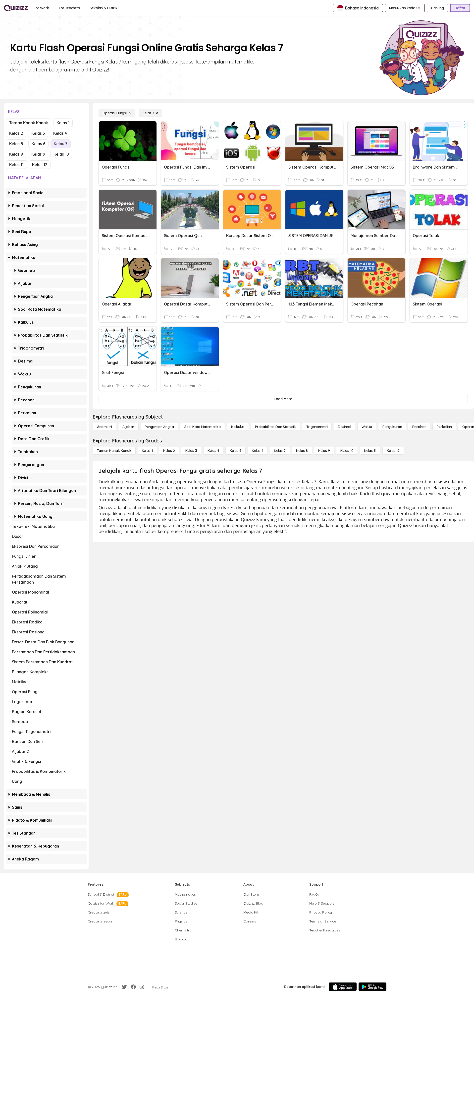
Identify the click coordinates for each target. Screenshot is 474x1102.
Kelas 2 (16, 133)
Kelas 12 (39, 164)
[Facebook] (133, 987)
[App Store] (343, 986)
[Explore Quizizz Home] (16, 8)
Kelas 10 (61, 154)
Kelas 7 (60, 143)
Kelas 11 (16, 164)
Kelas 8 (16, 154)
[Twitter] (124, 987)
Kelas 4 (60, 133)
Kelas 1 (62, 122)
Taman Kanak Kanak (28, 122)
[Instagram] (142, 987)
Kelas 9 (38, 154)
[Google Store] (372, 986)
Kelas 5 (16, 143)
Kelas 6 (38, 143)
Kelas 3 (38, 133)
